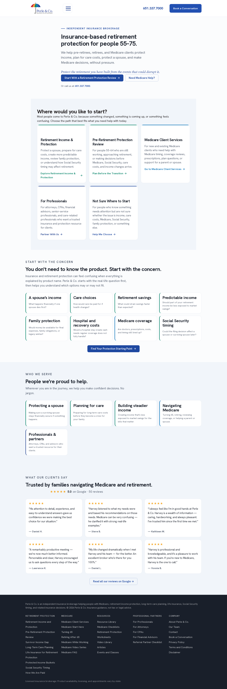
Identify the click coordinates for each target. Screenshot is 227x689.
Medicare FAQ (69, 652)
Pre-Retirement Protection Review (40, 634)
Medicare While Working (74, 642)
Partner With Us (50, 234)
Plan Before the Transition (107, 173)
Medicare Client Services (75, 621)
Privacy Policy (177, 642)
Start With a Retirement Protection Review (90, 78)
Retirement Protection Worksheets (109, 634)
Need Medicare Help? (142, 78)
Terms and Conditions (181, 647)
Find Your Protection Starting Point (111, 348)
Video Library (104, 642)
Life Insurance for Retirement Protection (41, 655)
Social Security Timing (37, 667)
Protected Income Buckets (40, 662)
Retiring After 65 (70, 637)
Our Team (174, 627)
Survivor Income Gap (37, 642)
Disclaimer (174, 652)
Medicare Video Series (73, 647)
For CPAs (138, 632)
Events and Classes (108, 652)
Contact (173, 632)
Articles (101, 647)
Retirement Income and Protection (38, 624)
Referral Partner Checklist (147, 642)
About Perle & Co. (179, 621)
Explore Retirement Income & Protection (58, 175)
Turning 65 (67, 632)
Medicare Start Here (72, 627)
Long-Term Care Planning (39, 647)
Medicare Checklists (108, 627)
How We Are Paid (35, 672)
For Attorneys (141, 627)
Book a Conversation (185, 8)
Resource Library (106, 621)
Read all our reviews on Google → (113, 581)
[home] (45, 8)
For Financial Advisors (145, 637)
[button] (67, 8)
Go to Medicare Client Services (162, 169)
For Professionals (143, 621)
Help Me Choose (102, 234)
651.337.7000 (153, 8)
